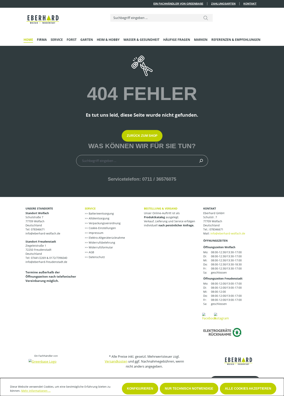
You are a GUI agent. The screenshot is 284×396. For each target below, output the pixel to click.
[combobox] (154, 18)
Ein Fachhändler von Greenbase (178, 3)
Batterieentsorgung (101, 213)
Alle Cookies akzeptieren (248, 388)
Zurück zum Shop (142, 135)
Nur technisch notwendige (189, 388)
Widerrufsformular (100, 247)
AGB (91, 252)
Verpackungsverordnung (104, 223)
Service (90, 208)
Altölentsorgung (98, 218)
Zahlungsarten (223, 3)
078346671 (216, 229)
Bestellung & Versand (160, 208)
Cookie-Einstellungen (102, 228)
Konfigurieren (140, 388)
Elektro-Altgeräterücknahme (106, 237)
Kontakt (250, 3)
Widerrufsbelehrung (101, 242)
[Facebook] (209, 316)
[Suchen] (206, 18)
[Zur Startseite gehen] (43, 17)
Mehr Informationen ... (36, 391)
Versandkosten (116, 361)
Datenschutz (96, 257)
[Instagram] (221, 316)
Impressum (95, 233)
